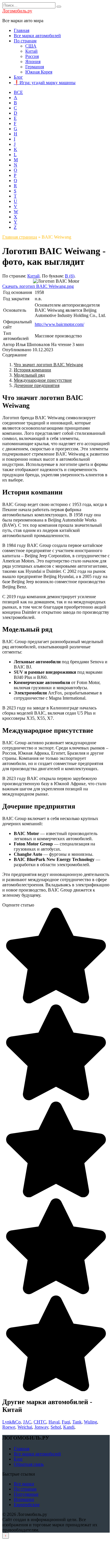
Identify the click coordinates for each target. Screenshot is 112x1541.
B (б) (69, 275)
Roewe (8, 1427)
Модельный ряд (29, 375)
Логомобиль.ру (17, 10)
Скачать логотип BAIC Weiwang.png (38, 286)
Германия (34, 66)
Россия (32, 56)
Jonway (41, 1427)
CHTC (40, 1421)
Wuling (90, 1421)
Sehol (56, 1427)
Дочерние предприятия (36, 385)
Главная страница (19, 237)
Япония (32, 61)
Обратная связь (29, 1464)
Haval (54, 1421)
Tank (77, 1421)
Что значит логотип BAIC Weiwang (48, 364)
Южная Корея (38, 71)
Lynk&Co (11, 1421)
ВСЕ (18, 92)
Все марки (24, 1483)
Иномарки (24, 1499)
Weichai (25, 1427)
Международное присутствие (43, 380)
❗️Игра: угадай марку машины (45, 82)
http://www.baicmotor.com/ (59, 324)
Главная (21, 30)
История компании (32, 369)
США (30, 46)
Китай (31, 51)
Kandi (68, 1427)
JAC (27, 1421)
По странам (25, 40)
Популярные (26, 1494)
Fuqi (66, 1421)
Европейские (27, 1504)
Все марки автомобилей (37, 35)
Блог (18, 77)
